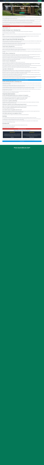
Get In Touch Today (22, 26)
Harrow (10, 127)
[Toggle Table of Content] (9, 28)
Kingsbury (6, 127)
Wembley (3, 127)
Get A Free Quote (22, 141)
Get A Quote (22, 12)
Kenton (8, 127)
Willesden (13, 127)
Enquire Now (22, 143)
